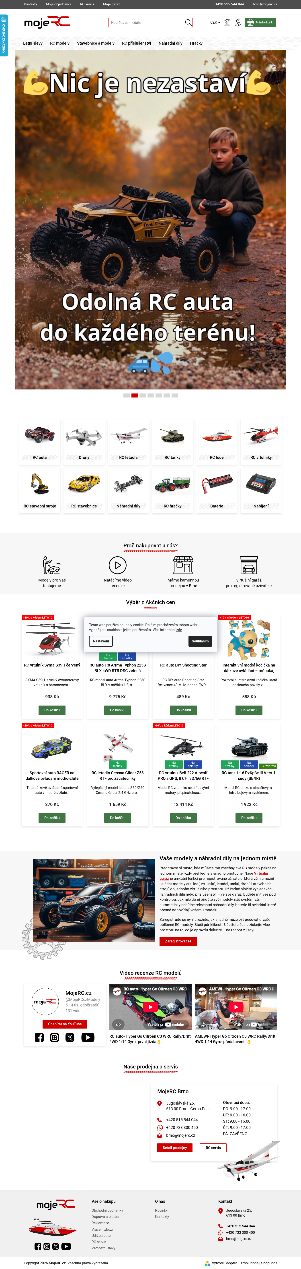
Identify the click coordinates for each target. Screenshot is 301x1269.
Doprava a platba (105, 1217)
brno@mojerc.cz (180, 1135)
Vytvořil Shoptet (224, 1263)
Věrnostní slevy (103, 1248)
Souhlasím (200, 641)
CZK (214, 22)
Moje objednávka (58, 4)
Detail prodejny (175, 1148)
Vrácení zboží (102, 1229)
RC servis (87, 4)
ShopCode (269, 1263)
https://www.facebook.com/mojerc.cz (39, 1037)
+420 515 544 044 (182, 1119)
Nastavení (101, 641)
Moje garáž (111, 4)
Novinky (161, 1210)
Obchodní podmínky (107, 1210)
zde (179, 630)
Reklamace (100, 1223)
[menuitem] (32, 43)
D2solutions (249, 1263)
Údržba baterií (102, 1236)
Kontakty (30, 4)
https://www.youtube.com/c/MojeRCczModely (88, 1037)
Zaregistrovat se (178, 941)
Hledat (188, 23)
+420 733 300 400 (182, 1127)
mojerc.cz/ (54, 1037)
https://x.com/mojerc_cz (70, 1037)
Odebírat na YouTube (65, 1024)
